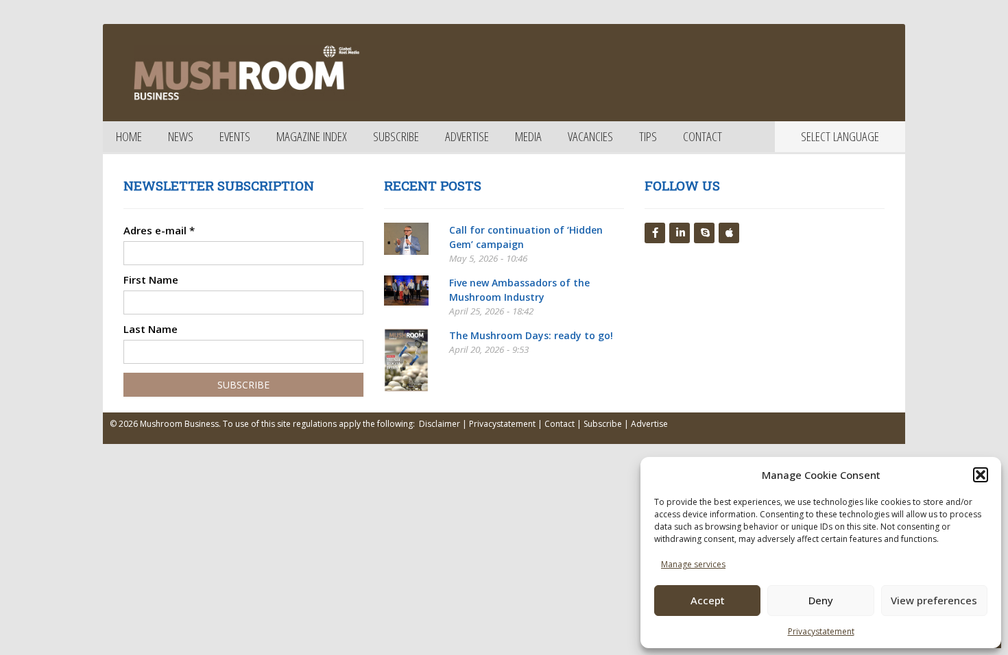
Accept (708, 600)
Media (528, 136)
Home (129, 136)
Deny (820, 600)
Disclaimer (439, 424)
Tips (648, 136)
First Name (150, 279)
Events (234, 136)
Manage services (693, 564)
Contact (702, 136)
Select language (840, 136)
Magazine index (311, 136)
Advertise (467, 136)
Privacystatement (821, 631)
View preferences (934, 600)
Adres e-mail (159, 230)
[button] (980, 475)
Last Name (150, 329)
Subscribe (396, 136)
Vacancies (590, 136)
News (180, 136)
